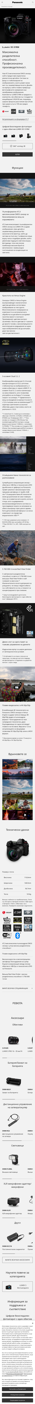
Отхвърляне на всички (17, 1395)
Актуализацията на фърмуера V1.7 (15, 119)
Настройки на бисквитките (17, 1389)
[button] (5, 136)
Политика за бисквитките (14, 1374)
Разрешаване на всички (17, 1400)
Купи (17, 154)
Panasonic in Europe (6, 6)
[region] (17, 1362)
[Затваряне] (33, 1323)
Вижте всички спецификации (15, 988)
